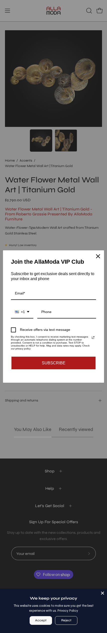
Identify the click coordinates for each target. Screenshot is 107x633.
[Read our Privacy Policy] (93, 338)
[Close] (102, 593)
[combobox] (22, 312)
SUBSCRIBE (53, 363)
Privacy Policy (67, 611)
